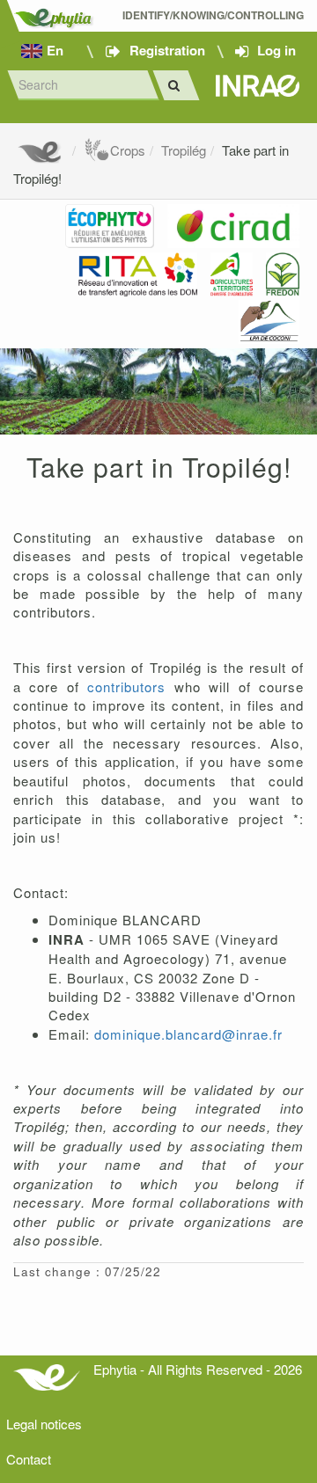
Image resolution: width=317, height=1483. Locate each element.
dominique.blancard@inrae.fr (188, 1034)
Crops (127, 150)
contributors (130, 686)
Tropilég (183, 150)
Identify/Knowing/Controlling (213, 15)
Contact (28, 1459)
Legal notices (44, 1423)
